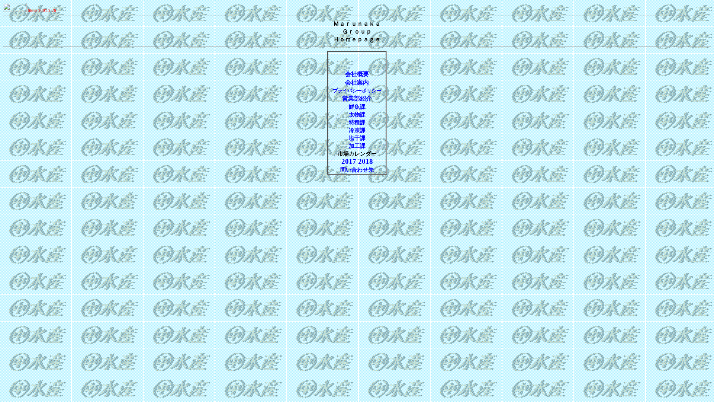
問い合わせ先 (357, 170)
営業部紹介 (357, 98)
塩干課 (357, 138)
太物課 (357, 115)
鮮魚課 (357, 107)
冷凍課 (357, 130)
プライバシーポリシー (357, 90)
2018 (365, 161)
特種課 (357, 122)
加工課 (357, 146)
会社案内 (357, 82)
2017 (349, 161)
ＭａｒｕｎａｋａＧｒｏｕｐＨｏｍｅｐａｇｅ (357, 31)
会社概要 (357, 74)
